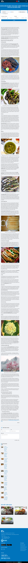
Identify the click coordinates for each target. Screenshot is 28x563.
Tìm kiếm (14, 20)
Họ (1, 429)
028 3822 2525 (5, 558)
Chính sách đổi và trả (22, 550)
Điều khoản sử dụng (22, 544)
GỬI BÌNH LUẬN (17, 440)
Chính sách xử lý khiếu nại (23, 549)
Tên (11, 429)
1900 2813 (4, 555)
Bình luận (2, 433)
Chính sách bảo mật (22, 545)
